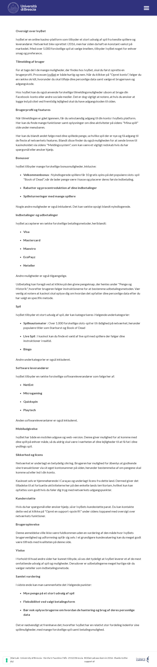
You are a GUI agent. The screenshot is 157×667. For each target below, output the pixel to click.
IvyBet (51, 74)
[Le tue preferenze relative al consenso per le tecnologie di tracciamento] (6, 660)
